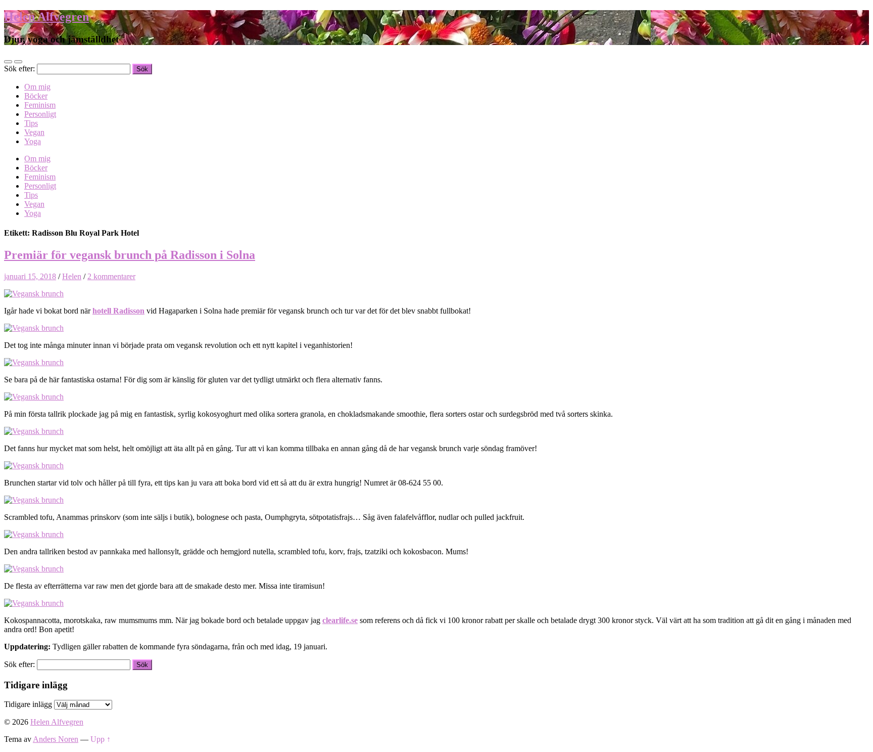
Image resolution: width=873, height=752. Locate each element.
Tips (31, 123)
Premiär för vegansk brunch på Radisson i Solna (129, 254)
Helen (71, 276)
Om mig (37, 86)
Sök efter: (19, 68)
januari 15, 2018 (30, 276)
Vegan (34, 132)
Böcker (35, 96)
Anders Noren (55, 739)
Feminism (40, 105)
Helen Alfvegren (46, 16)
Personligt (40, 114)
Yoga (32, 141)
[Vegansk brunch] (34, 293)
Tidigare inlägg (28, 704)
